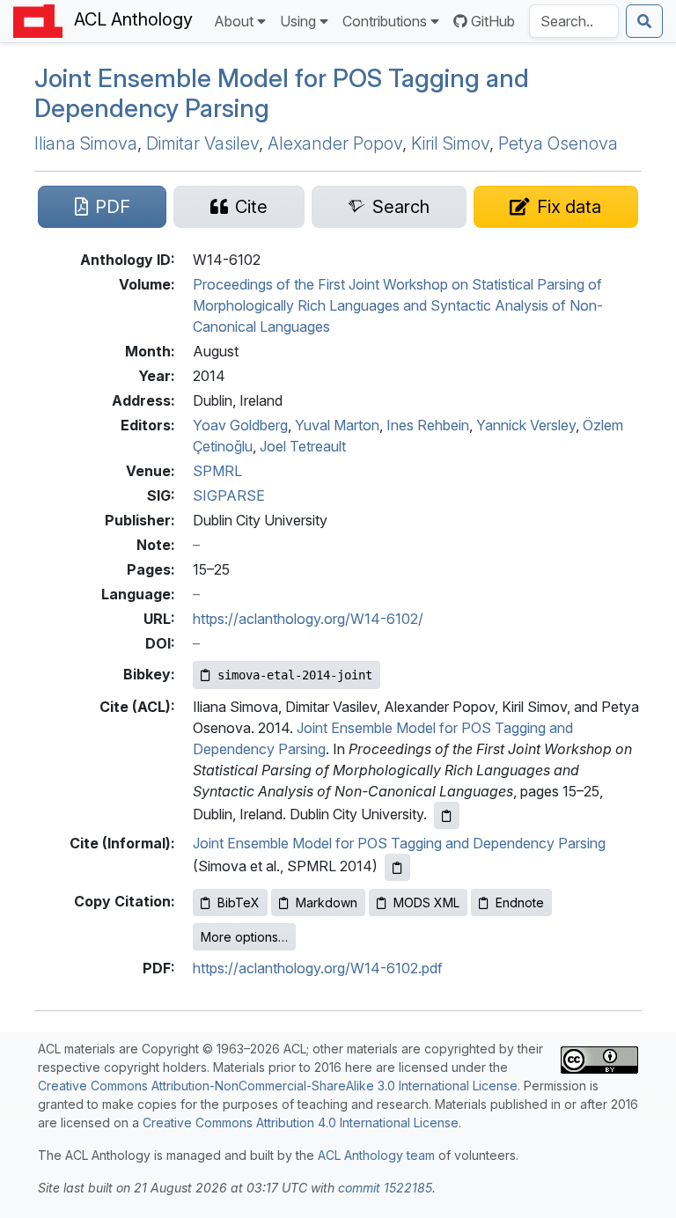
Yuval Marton (337, 425)
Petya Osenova (558, 143)
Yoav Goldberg (240, 425)
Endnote (520, 902)
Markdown (326, 902)
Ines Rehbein (427, 425)
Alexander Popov (335, 143)
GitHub (493, 21)
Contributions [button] (384, 21)
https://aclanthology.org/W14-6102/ (308, 618)
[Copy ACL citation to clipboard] (446, 815)
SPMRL (217, 471)
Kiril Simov (450, 143)
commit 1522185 (385, 1187)
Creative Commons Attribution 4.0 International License (301, 1122)
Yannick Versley (526, 425)
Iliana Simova (85, 143)
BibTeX (238, 902)
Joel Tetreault (303, 446)
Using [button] (298, 21)
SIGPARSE (229, 495)
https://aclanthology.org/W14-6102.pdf (318, 968)
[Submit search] (644, 21)
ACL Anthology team (376, 1155)
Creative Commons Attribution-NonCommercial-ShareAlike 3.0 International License (278, 1085)
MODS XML (426, 902)
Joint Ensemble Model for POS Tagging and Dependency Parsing (399, 843)
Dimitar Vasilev (202, 143)
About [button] (234, 21)
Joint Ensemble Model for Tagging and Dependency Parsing (281, 93)
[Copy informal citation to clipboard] (397, 867)
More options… (244, 936)
